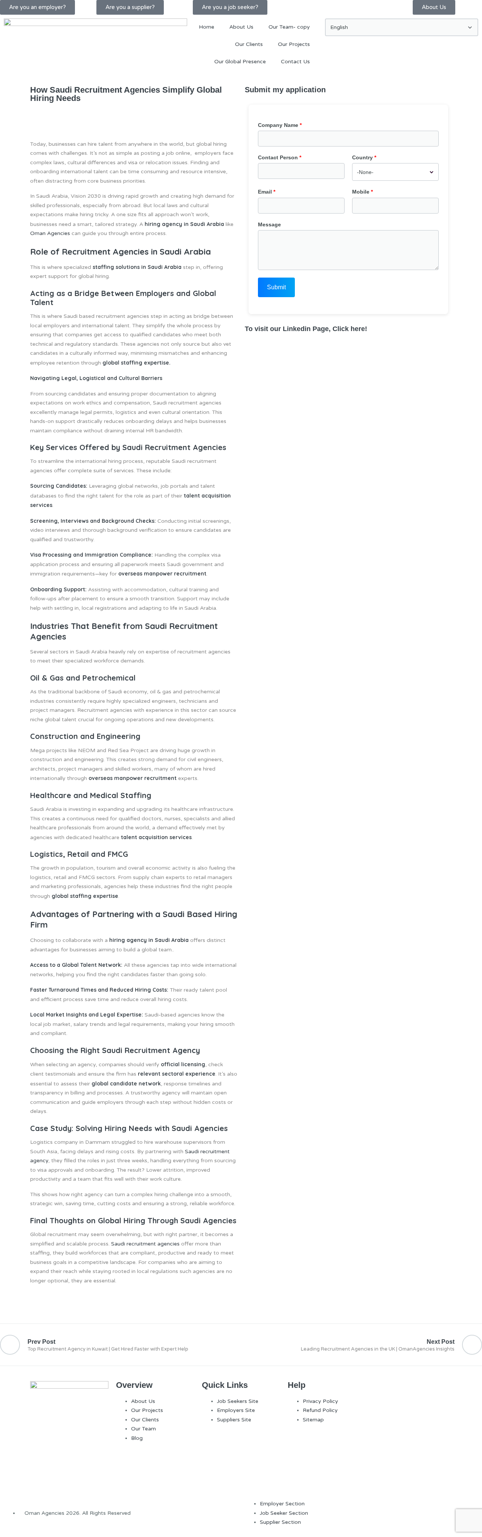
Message (269, 224)
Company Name (278, 125)
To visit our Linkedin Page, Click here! (306, 329)
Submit (276, 287)
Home (206, 27)
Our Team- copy (289, 27)
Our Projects (294, 44)
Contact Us (295, 61)
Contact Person (278, 157)
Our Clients (249, 44)
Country (362, 157)
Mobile (360, 192)
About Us (241, 27)
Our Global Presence (240, 61)
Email (265, 192)
